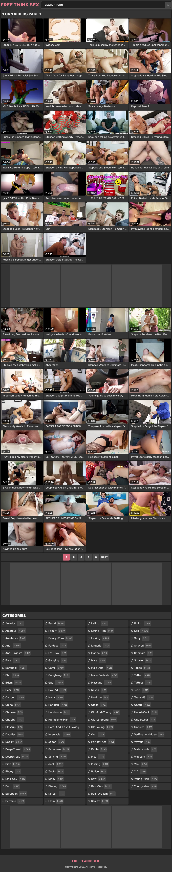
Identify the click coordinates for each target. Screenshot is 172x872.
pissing (99, 764)
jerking (57, 756)
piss (97, 756)
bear (12, 690)
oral (97, 734)
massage (101, 682)
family (56, 630)
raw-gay (101, 786)
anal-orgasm (17, 653)
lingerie (100, 645)
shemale (143, 653)
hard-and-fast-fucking (63, 727)
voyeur (142, 741)
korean (56, 793)
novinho (100, 697)
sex (141, 630)
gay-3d (57, 690)
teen (141, 690)
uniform (143, 727)
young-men (145, 786)
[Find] (168, 5)
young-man (145, 778)
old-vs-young (103, 719)
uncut (142, 704)
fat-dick (57, 653)
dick (12, 764)
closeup (14, 727)
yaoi (140, 764)
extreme (14, 801)
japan (56, 741)
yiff (140, 771)
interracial (59, 734)
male (98, 660)
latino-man (102, 630)
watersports (145, 749)
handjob (57, 704)
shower (142, 660)
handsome (58, 712)
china (12, 704)
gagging (57, 660)
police (98, 771)
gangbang (59, 675)
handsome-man (61, 719)
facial (56, 623)
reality (99, 801)
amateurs (15, 638)
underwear (144, 719)
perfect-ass (102, 741)
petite (98, 749)
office (98, 704)
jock (55, 764)
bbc (12, 675)
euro (12, 786)
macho (99, 653)
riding (142, 623)
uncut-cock (145, 712)
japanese (58, 749)
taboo (142, 667)
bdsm (13, 682)
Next (104, 557)
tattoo (142, 675)
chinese (14, 712)
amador (14, 623)
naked (98, 690)
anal (12, 645)
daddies (14, 734)
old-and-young (105, 712)
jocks (55, 771)
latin (55, 801)
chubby (14, 719)
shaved (142, 645)
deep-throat (17, 749)
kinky (55, 778)
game (56, 667)
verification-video (149, 734)
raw (98, 778)
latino (99, 623)
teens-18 (143, 697)
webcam (143, 756)
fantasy (57, 645)
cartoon (14, 697)
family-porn (60, 638)
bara (12, 660)
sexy (141, 638)
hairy (55, 697)
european (15, 793)
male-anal (101, 667)
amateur (15, 630)
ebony (12, 771)
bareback (16, 667)
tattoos (142, 682)
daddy (13, 741)
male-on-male (104, 675)
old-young (102, 727)
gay (55, 682)
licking (100, 638)
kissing (57, 786)
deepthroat (16, 756)
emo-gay (15, 778)
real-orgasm (103, 793)
